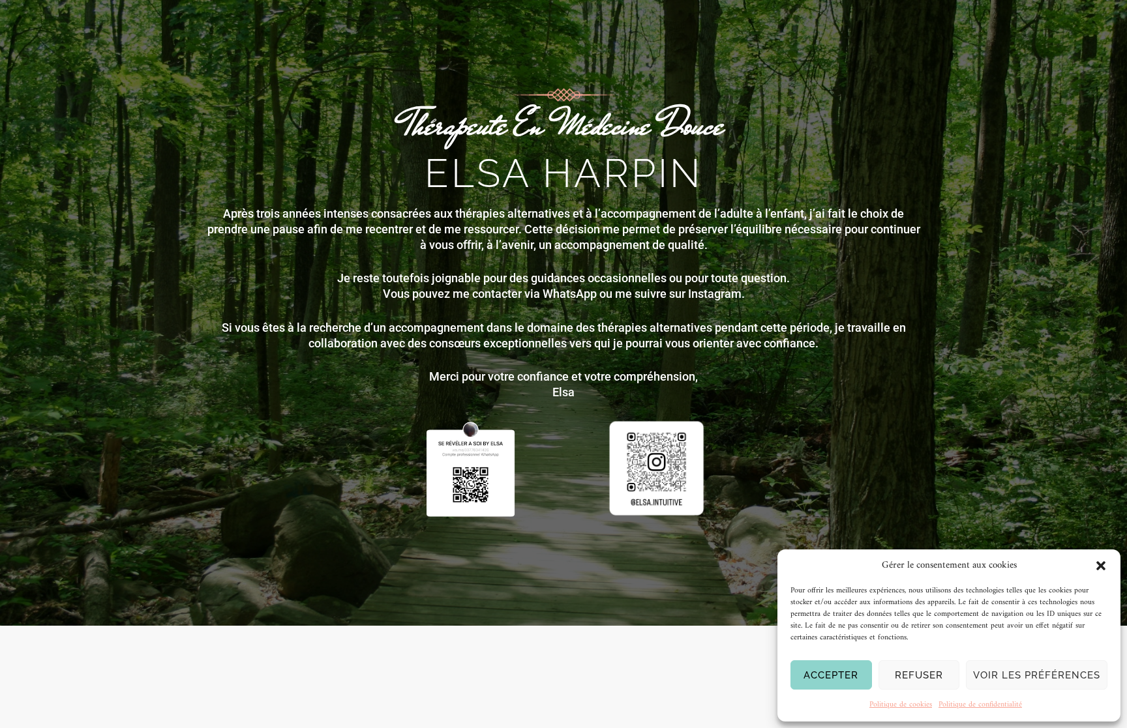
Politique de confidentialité (980, 705)
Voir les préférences (1036, 675)
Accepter (831, 675)
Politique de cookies (900, 705)
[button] (1100, 565)
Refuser (919, 675)
